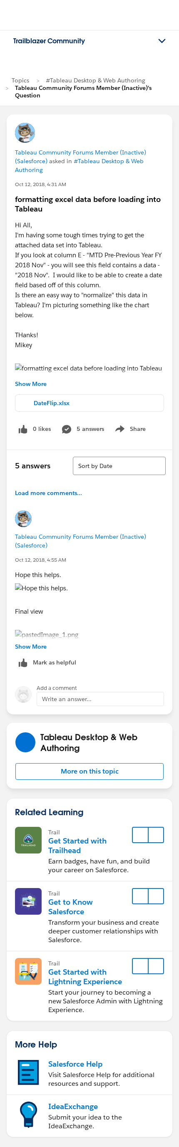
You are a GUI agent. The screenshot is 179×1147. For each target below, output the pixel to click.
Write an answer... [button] (67, 699)
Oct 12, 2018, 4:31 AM (40, 184)
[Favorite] (140, 835)
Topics (20, 80)
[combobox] (119, 466)
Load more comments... (48, 493)
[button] (89, 771)
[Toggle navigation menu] (162, 41)
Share (129, 430)
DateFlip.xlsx (52, 403)
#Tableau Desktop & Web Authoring (95, 80)
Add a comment (57, 688)
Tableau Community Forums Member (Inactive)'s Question (83, 91)
